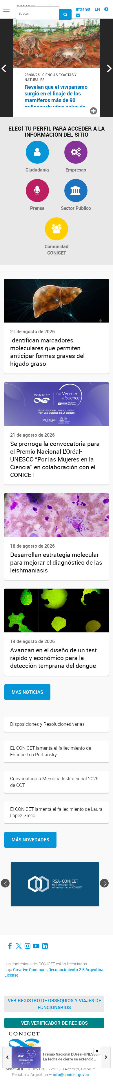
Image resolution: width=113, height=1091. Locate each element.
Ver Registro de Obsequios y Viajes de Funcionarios (54, 1004)
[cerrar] (96, 1051)
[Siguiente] (106, 1057)
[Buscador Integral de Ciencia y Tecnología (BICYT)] (65, 14)
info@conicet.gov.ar (71, 1074)
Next (105, 883)
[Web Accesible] (106, 9)
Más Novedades (30, 839)
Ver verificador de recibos (54, 1023)
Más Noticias (27, 692)
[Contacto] (78, 15)
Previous (5, 883)
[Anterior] (7, 1057)
